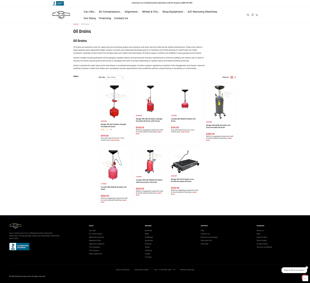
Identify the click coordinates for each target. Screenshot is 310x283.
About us (260, 231)
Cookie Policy (262, 237)
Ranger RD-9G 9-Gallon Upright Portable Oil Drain (113, 125)
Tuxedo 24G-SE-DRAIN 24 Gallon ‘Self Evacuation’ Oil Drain (149, 181)
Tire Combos (94, 250)
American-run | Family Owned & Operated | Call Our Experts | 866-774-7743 (162, 3)
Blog (258, 234)
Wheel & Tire (150, 11)
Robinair (148, 244)
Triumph (148, 257)
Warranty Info (206, 240)
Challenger (149, 237)
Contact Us (121, 18)
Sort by (102, 77)
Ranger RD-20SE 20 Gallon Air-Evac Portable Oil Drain (218, 126)
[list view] (235, 77)
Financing (105, 18)
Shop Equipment (172, 11)
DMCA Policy (262, 240)
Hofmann (148, 250)
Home (75, 24)
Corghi (147, 254)
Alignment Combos (96, 237)
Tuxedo (174, 115)
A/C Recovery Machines (202, 11)
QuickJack (149, 240)
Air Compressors (109, 11)
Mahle (147, 247)
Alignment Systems (96, 244)
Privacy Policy (262, 244)
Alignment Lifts (95, 240)
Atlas (147, 234)
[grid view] (231, 77)
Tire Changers (94, 247)
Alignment (131, 11)
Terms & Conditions (264, 247)
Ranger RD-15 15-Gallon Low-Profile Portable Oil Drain (182, 180)
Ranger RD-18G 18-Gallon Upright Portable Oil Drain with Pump (149, 120)
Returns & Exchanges (209, 237)
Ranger (104, 121)
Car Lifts (89, 11)
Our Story (90, 18)
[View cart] (257, 15)
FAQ (202, 231)
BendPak (148, 231)
